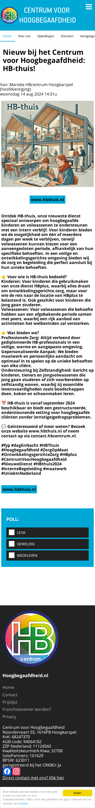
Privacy (9, 716)
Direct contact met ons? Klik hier (33, 778)
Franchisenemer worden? (27, 709)
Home (7, 36)
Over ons (24, 36)
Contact (10, 695)
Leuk (21, 532)
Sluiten (77, 793)
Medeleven (27, 555)
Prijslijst (10, 702)
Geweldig (26, 543)
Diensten (67, 36)
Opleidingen (45, 36)
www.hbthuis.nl (47, 199)
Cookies (23, 803)
